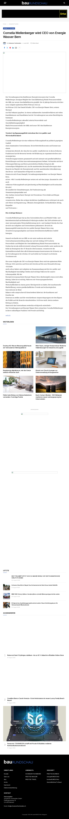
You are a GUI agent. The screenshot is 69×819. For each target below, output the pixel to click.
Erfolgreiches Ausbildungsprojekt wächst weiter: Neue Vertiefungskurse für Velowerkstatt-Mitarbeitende (35, 604)
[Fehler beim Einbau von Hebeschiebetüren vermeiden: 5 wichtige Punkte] (18, 384)
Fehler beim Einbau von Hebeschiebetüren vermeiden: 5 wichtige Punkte (17, 396)
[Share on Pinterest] (10, 47)
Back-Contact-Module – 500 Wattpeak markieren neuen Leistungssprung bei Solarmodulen (49, 397)
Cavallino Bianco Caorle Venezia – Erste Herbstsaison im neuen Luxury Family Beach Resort (35, 699)
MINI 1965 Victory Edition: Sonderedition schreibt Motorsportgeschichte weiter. (36, 594)
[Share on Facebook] (4, 47)
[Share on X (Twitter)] (7, 47)
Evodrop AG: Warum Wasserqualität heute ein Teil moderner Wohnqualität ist (17, 347)
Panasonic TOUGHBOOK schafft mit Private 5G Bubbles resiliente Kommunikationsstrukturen (29, 744)
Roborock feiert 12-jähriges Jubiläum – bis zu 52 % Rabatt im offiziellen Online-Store (35, 655)
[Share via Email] (16, 47)
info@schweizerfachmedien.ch (17, 806)
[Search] (64, 3)
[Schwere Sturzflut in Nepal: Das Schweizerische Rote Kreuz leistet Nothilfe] (6, 587)
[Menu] (5, 3)
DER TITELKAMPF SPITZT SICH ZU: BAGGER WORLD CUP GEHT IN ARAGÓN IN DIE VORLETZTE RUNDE (36, 577)
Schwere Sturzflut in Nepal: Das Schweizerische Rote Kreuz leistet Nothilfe (35, 585)
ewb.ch (8, 315)
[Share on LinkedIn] (13, 47)
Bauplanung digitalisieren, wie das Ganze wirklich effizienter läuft (17, 371)
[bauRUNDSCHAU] (34, 2)
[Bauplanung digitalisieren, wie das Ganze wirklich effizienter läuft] (18, 359)
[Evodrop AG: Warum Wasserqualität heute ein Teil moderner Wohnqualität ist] (18, 334)
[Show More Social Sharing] (19, 47)
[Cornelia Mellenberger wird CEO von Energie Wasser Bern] (34, 72)
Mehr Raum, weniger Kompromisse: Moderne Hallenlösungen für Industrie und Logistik (51, 347)
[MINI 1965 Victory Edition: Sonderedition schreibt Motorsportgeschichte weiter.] (6, 596)
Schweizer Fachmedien (15, 43)
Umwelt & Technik (9, 28)
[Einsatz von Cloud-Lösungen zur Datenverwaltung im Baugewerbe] (51, 359)
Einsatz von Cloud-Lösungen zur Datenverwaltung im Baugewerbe (47, 371)
